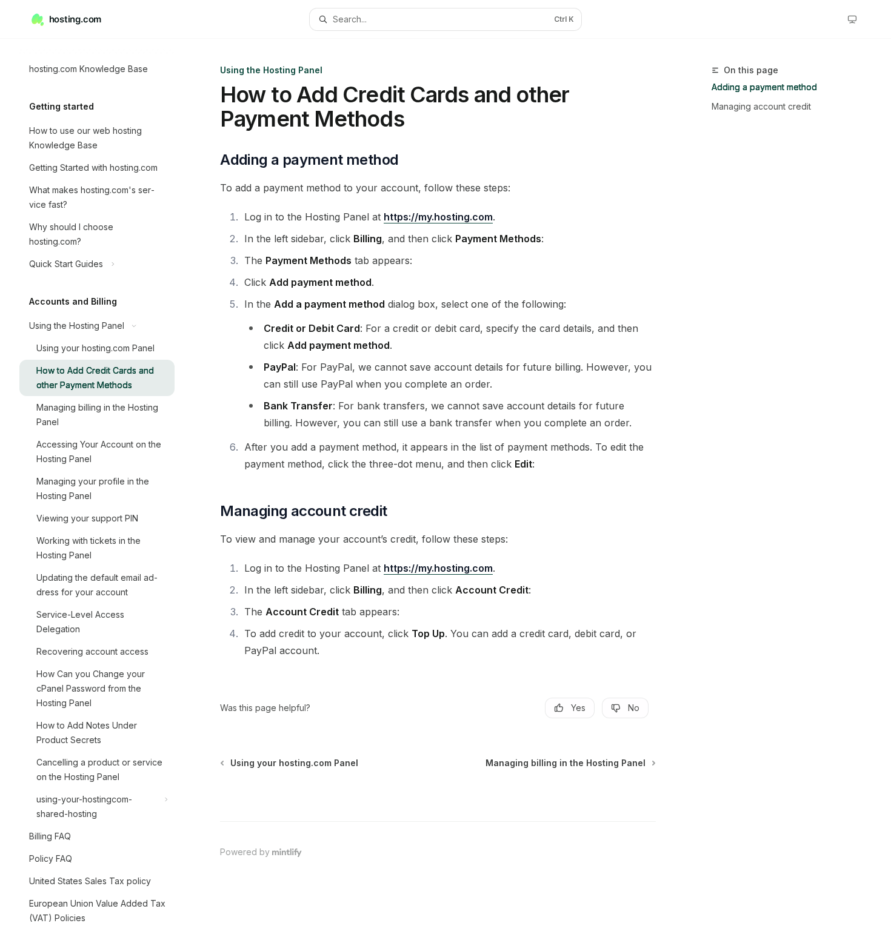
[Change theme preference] (852, 19)
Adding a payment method (764, 87)
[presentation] (106, 482)
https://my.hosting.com (438, 217)
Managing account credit (761, 106)
